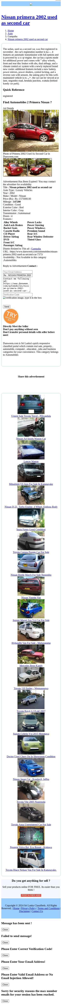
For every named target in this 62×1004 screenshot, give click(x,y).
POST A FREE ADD (31, 895)
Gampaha (36, 248)
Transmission (9, 213)
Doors (6, 216)
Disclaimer (24, 911)
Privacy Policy (28, 908)
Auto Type (8, 190)
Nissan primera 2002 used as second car (29, 20)
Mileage (7, 201)
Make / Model (10, 196)
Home (16, 908)
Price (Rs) (8, 198)
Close (5, 929)
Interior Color (10, 210)
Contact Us (37, 911)
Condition (8, 204)
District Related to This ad (16, 248)
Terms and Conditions (49, 908)
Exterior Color (10, 207)
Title (5, 187)
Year (5, 193)
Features (7, 219)
